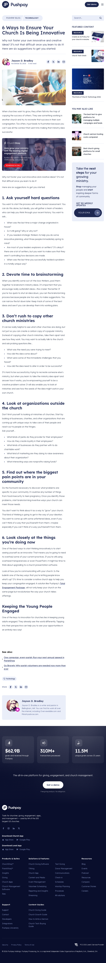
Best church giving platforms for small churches (91, 151)
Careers (85, 891)
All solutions (60, 895)
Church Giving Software (39, 864)
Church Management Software (11, 888)
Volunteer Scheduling (37, 886)
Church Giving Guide (37, 910)
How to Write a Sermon (38, 919)
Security (5, 945)
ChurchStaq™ (8, 864)
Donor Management (63, 868)
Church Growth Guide (38, 914)
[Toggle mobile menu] (102, 4)
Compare (85, 882)
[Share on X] (53, 62)
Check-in (59, 877)
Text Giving (60, 864)
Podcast (85, 873)
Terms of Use (29, 945)
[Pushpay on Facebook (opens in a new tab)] (3, 828)
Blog (13, 18)
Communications (62, 873)
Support (5, 910)
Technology (32, 18)
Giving (4, 877)
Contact (5, 914)
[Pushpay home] (11, 807)
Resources (86, 877)
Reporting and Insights (38, 891)
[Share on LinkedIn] (58, 62)
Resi (4, 894)
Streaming (33, 895)
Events (84, 868)
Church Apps (7, 882)
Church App (33, 873)
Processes (59, 891)
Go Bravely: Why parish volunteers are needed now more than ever (35, 667)
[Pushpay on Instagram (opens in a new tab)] (8, 828)
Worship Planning (62, 886)
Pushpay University (10, 928)
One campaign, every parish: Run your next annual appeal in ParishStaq (34, 659)
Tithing (31, 868)
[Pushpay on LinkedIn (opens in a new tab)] (13, 828)
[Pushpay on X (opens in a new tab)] (19, 828)
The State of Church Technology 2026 (86, 97)
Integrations (7, 923)
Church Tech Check (79, 56)
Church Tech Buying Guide (40, 925)
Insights (5, 873)
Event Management (37, 882)
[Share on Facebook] (48, 62)
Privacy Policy (16, 945)
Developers (7, 919)
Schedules (59, 882)
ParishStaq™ (7, 868)
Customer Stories (89, 886)
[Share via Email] (64, 62)
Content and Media (37, 877)
